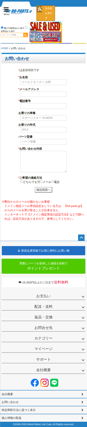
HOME (4, 48)
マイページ (43, 349)
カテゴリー (43, 338)
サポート (43, 359)
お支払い (43, 296)
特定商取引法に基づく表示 (19, 410)
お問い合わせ (10, 402)
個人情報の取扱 (11, 417)
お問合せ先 (43, 328)
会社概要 (43, 370)
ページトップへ (81, 238)
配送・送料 (43, 307)
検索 (25, 35)
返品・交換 (43, 317)
